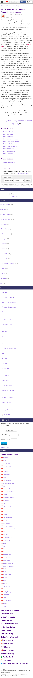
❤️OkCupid (4, 577)
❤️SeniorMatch (5, 594)
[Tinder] (3, 17)
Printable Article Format (9, 162)
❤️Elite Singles (5, 472)
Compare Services (7, 319)
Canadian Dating (8, 643)
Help (2, 283)
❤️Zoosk (3, 460)
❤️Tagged (4, 603)
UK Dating (6, 647)
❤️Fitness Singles (6, 480)
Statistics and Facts (8, 344)
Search (4, 443)
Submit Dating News (8, 390)
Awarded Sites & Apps (9, 307)
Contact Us (3, 674)
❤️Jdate (3, 469)
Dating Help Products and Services (15, 663)
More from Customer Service (11, 141)
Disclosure (24, 674)
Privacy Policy (18, 674)
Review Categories (8, 297)
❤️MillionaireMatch (6, 574)
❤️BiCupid (4, 514)
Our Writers (5, 375)
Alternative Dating (7, 653)
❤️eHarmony (4, 457)
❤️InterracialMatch (6, 554)
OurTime (6, 259)
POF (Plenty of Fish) (10, 264)
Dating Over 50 (6, 620)
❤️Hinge (3, 552)
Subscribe (6, 415)
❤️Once (3, 580)
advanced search (16, 196)
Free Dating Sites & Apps (10, 610)
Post (30, 2)
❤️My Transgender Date (7, 483)
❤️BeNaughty (5, 500)
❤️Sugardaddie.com (6, 600)
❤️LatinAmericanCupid (7, 563)
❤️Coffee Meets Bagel (7, 532)
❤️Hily (3, 549)
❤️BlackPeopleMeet (6, 517)
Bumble (14, 120)
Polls (3, 336)
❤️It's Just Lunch (5, 557)
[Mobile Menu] (2, 2)
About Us (4, 278)
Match (5, 244)
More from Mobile (8, 153)
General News (15, 122)
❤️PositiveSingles (6, 589)
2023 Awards (7, 660)
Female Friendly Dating (11, 624)
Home (2, 6)
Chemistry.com (8, 234)
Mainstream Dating (7, 614)
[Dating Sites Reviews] (12, 2)
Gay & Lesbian (8, 640)
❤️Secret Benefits (6, 489)
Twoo (4, 274)
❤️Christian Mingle (6, 466)
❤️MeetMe (4, 572)
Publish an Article (7, 385)
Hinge (5, 239)
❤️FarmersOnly (5, 540)
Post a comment (7, 177)
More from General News (10, 146)
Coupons (5, 312)
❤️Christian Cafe (5, 463)
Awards (4, 209)
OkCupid (6, 254)
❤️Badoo (3, 512)
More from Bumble (8, 136)
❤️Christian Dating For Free (8, 529)
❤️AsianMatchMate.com (7, 497)
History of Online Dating (9, 349)
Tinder (22, 6)
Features (8, 122)
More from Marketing (9, 151)
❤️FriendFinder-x (6, 506)
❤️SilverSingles (5, 474)
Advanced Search (7, 324)
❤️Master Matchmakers (7, 566)
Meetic (5, 249)
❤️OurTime (4, 583)
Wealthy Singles (8, 657)
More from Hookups (8, 148)
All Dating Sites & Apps (9, 454)
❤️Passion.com (5, 509)
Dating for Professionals (9, 637)
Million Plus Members (8, 617)
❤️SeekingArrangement (7, 592)
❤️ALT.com (4, 494)
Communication (21, 120)
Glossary (4, 363)
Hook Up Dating (8, 650)
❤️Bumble (4, 520)
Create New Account (23, 173)
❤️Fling (3, 503)
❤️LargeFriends (5, 560)
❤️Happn (3, 546)
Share (23, 2)
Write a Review (6, 402)
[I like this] (13, 124)
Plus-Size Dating (7, 634)
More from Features (8, 144)
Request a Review (7, 397)
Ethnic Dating (6, 630)
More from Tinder (8, 134)
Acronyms (5, 358)
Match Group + (8, 229)
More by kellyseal (8, 132)
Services (8, 6)
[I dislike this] (18, 124)
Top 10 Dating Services (9, 302)
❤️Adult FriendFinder (7, 492)
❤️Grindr (3, 543)
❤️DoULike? (4, 534)
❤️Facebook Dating (6, 537)
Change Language (7, 410)
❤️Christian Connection (7, 526)
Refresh (28, 180)
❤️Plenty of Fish (5, 586)
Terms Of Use (10, 674)
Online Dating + (7, 219)
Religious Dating (9, 627)
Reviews (4, 292)
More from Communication (10, 139)
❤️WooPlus (4, 477)
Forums (4, 331)
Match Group (15, 6)
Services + (5, 224)
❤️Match (3, 569)
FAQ (3, 353)
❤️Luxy (3, 486)
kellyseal (15, 16)
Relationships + (7, 214)
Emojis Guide (6, 368)
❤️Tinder (3, 606)
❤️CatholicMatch (5, 523)
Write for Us (5, 380)
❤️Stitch (3, 597)
